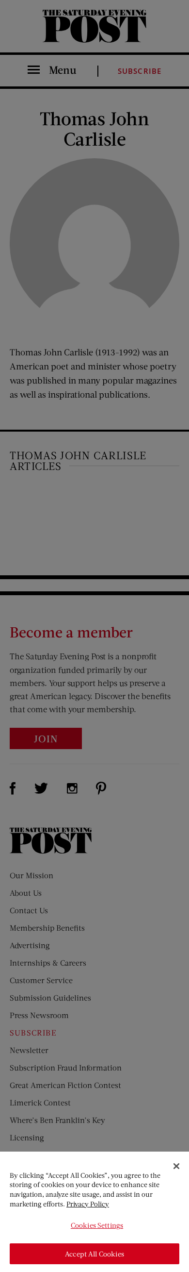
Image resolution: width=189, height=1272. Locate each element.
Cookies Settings (97, 1225)
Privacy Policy (87, 1204)
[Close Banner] (176, 1166)
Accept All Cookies (94, 1254)
